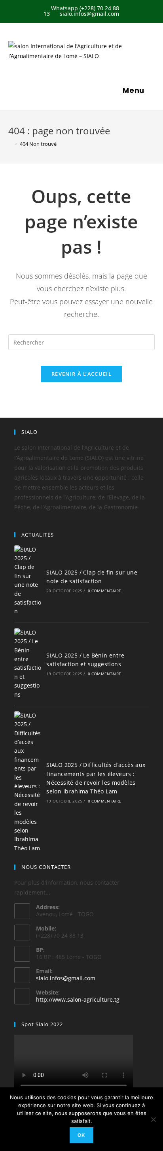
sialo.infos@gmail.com (65, 978)
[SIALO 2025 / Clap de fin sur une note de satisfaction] (27, 580)
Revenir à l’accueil (81, 373)
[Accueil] (10, 143)
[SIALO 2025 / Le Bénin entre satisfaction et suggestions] (27, 663)
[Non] (153, 1119)
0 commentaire (104, 590)
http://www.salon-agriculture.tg (77, 999)
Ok (81, 1135)
